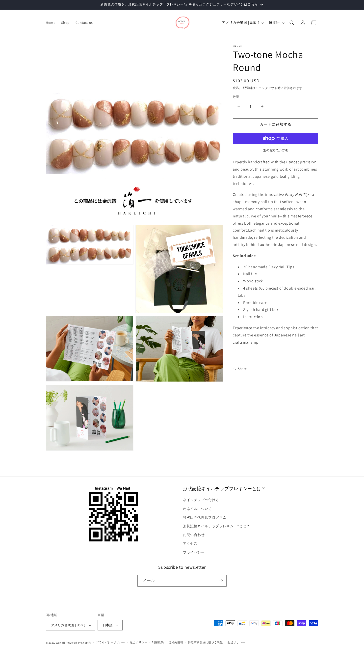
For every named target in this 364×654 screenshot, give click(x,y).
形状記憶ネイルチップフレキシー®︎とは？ (216, 526)
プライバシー (194, 552)
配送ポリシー (236, 642)
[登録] (220, 581)
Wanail (60, 642)
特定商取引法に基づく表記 (205, 642)
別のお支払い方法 (275, 150)
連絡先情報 (176, 642)
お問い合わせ (194, 535)
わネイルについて (197, 508)
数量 (236, 96)
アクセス (190, 543)
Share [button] (242, 368)
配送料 (247, 88)
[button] (291, 22)
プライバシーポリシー (110, 642)
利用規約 (158, 642)
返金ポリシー (138, 642)
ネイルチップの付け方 (201, 500)
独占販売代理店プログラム (204, 517)
